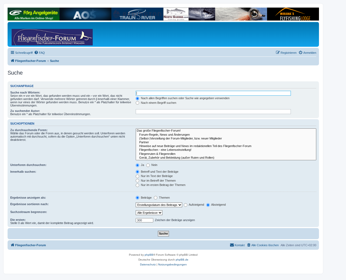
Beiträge (146, 197)
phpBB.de (182, 259)
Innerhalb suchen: (23, 171)
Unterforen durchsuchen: (28, 164)
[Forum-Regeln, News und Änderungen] (226, 135)
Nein (154, 164)
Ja (142, 164)
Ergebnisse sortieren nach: (29, 204)
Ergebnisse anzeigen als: (28, 197)
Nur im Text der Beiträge (156, 176)
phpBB (149, 254)
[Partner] (226, 142)
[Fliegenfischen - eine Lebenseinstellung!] (226, 150)
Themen (164, 197)
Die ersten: (18, 219)
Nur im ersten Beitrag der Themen (162, 184)
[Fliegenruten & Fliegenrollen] (226, 154)
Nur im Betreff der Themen (158, 180)
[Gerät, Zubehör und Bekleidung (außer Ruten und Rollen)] (226, 158)
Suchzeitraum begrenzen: (28, 212)
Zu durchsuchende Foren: (29, 130)
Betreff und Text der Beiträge (159, 171)
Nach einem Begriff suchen (158, 102)
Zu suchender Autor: (25, 110)
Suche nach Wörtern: (25, 92)
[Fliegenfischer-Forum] (32, 34)
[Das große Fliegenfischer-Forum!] (226, 131)
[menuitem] (39, 52)
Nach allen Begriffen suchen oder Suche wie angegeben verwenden (184, 98)
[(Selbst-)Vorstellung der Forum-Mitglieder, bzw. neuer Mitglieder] (226, 139)
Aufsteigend (196, 204)
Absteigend (218, 204)
